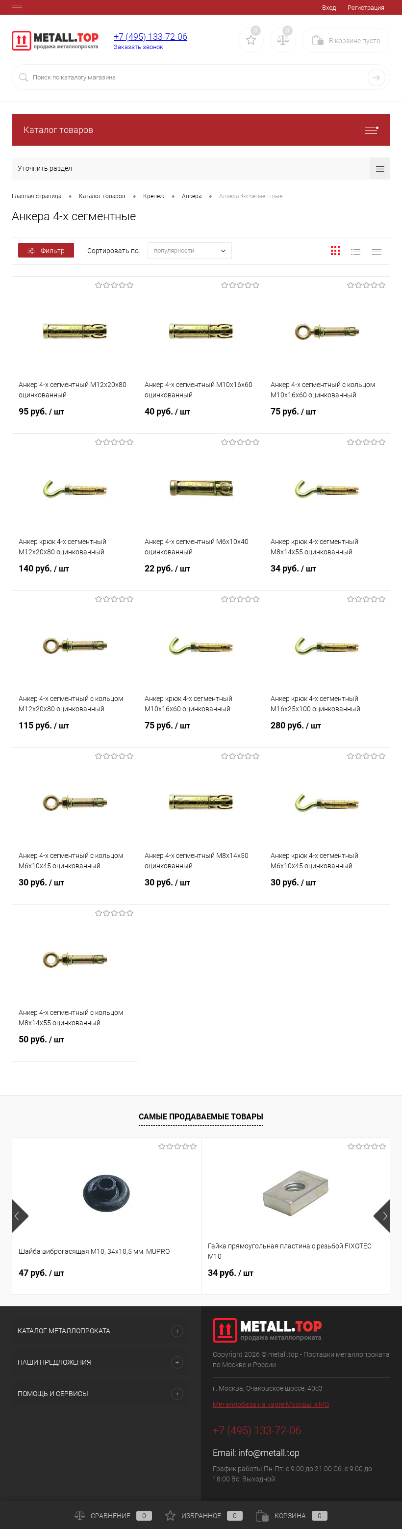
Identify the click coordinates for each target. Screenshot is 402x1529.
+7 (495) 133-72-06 (150, 36)
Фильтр (53, 251)
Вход (329, 7)
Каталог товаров (58, 130)
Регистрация (366, 7)
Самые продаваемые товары (201, 1116)
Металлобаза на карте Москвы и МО (271, 1404)
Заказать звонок (138, 47)
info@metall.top (269, 1453)
